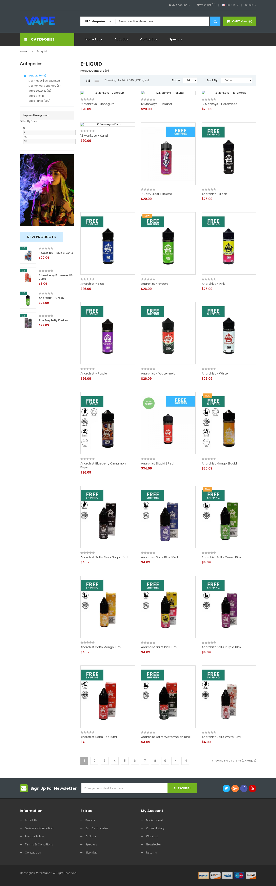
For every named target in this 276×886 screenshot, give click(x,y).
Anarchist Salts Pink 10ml (159, 647)
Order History (155, 828)
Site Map (91, 852)
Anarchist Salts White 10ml (221, 737)
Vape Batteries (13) (39, 90)
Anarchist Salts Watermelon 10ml (166, 737)
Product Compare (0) (94, 71)
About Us (31, 820)
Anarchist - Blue (92, 284)
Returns (151, 852)
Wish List (152, 836)
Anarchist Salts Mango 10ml (100, 647)
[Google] (235, 788)
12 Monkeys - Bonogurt (97, 104)
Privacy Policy (34, 836)
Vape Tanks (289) (39, 101)
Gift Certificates (96, 828)
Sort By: (212, 80)
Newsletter (153, 844)
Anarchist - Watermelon (159, 373)
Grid (88, 80)
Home (23, 51)
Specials (91, 844)
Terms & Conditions (39, 844)
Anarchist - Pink (213, 284)
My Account (154, 820)
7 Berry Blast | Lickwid (156, 194)
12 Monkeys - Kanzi (94, 136)
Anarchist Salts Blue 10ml (159, 557)
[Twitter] (226, 788)
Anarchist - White (215, 373)
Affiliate (90, 836)
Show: (176, 80)
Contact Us (33, 852)
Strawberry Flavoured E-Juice (56, 277)
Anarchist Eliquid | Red (157, 463)
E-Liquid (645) (37, 75)
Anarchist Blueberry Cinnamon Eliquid (103, 465)
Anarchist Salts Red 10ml (98, 737)
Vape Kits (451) (37, 95)
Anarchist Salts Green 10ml (221, 557)
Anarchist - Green (51, 298)
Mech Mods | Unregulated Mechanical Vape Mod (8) (44, 83)
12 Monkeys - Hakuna (156, 104)
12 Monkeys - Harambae (219, 104)
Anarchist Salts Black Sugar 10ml (104, 557)
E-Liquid (42, 51)
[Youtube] (252, 788)
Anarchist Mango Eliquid (219, 463)
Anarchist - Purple (93, 373)
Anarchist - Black (214, 194)
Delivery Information (39, 828)
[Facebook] (244, 788)
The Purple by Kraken (53, 320)
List (96, 80)
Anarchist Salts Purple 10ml (221, 647)
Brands (90, 820)
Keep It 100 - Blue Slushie (56, 253)
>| (185, 761)
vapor (47, 873)
